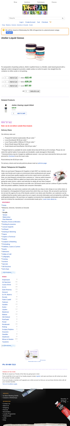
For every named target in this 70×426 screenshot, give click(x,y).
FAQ (4, 420)
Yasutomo (5, 342)
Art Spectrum (6, 282)
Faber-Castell (6, 299)
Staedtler (5, 334)
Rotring (4, 327)
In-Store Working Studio (10, 395)
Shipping (6, 407)
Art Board (5, 229)
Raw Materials (7, 219)
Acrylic (31, 25)
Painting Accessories (9, 224)
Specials (5, 264)
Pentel (4, 322)
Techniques (41, 2)
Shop (15, 2)
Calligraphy (6, 256)
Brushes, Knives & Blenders (11, 222)
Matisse (4, 314)
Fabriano (5, 302)
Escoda (4, 297)
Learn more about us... (50, 199)
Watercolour (6, 217)
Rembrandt (5, 324)
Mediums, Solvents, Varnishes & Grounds (17, 25)
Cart (38, 22)
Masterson (5, 312)
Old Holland (6, 317)
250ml (23, 78)
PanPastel (5, 319)
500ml (23, 82)
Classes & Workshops (10, 397)
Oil (3, 210)
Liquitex (4, 309)
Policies (5, 410)
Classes (54, 2)
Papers (4, 234)
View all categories (7, 272)
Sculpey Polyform (8, 329)
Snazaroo (5, 332)
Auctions (27, 2)
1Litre (22, 86)
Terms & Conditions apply (9, 384)
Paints (4, 205)
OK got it (9, 32)
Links (4, 418)
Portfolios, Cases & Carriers (11, 246)
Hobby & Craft (6, 254)
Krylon (4, 307)
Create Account (30, 22)
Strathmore (5, 337)
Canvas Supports (7, 227)
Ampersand (6, 279)
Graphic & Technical (8, 236)
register (38, 376)
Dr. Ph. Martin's (7, 294)
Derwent (5, 292)
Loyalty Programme (9, 414)
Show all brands (7, 345)
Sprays (5, 215)
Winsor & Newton (7, 339)
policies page (42, 163)
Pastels (4, 239)
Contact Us (6, 403)
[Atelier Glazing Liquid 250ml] (5, 109)
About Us (6, 405)
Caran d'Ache (6, 284)
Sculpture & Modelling (9, 241)
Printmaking (6, 244)
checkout (11, 156)
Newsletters (7, 412)
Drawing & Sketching (9, 232)
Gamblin (5, 304)
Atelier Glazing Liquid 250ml (23, 105)
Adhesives (5, 251)
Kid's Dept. (5, 269)
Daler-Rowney (7, 289)
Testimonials (7, 416)
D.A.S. (4, 287)
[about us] (59, 182)
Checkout (45, 22)
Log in (22, 22)
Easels (4, 249)
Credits (60, 424)
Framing (5, 259)
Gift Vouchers (6, 266)
